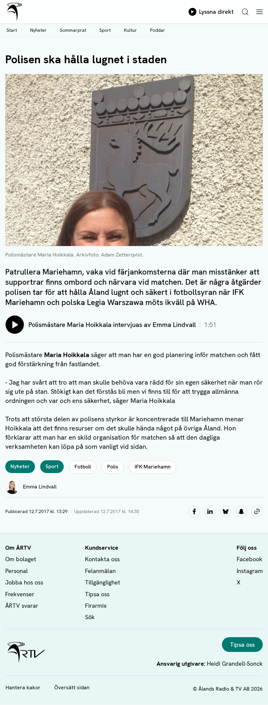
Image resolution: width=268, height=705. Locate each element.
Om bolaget (20, 559)
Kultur (130, 30)
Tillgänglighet (102, 582)
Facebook (249, 559)
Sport (105, 30)
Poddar (157, 30)
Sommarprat (73, 30)
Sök (90, 617)
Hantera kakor (23, 687)
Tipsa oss (97, 594)
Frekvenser (19, 594)
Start (12, 30)
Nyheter (38, 30)
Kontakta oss (102, 559)
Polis (112, 466)
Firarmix (96, 605)
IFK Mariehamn (153, 466)
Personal (16, 571)
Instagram (250, 571)
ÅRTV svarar (21, 605)
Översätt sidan (72, 687)
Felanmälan (100, 571)
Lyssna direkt (216, 11)
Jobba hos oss (24, 582)
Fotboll (83, 466)
